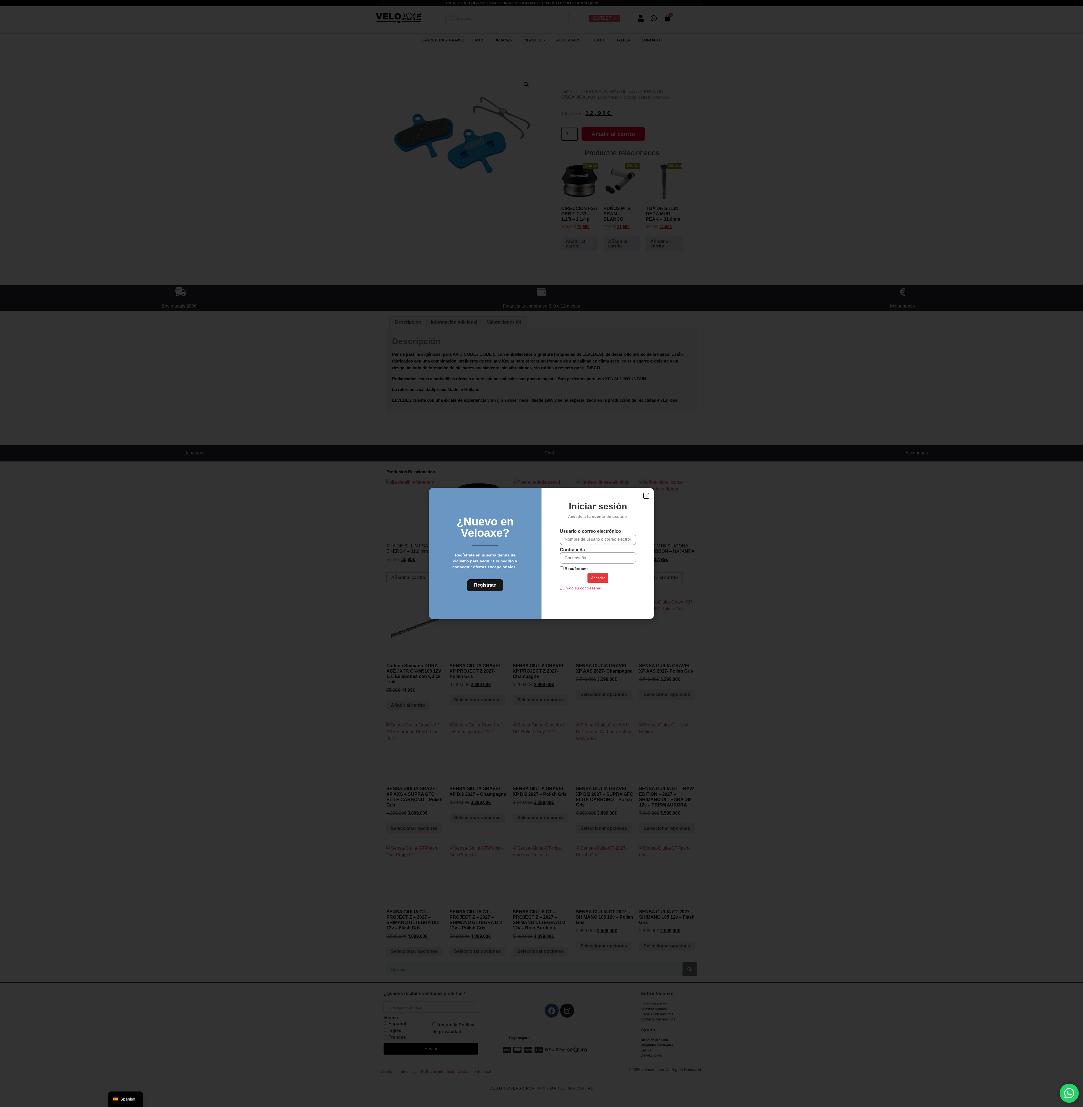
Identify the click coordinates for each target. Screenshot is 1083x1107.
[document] (541, 553)
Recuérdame (576, 569)
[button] (646, 495)
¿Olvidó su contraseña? (581, 588)
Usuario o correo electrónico (590, 531)
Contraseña (572, 550)
